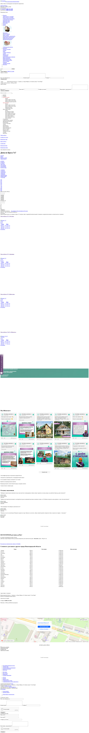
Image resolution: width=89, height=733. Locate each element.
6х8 (1, 182)
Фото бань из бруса (9, 115)
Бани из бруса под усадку (10, 106)
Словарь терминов (7, 52)
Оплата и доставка (7, 49)
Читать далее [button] (21, 420)
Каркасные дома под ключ (10, 101)
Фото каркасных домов (10, 114)
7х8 (1, 186)
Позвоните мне (3, 79)
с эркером (2, 169)
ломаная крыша (3, 175)
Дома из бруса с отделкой (8, 16)
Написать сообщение (5, 90)
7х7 (1, 185)
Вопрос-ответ (6, 54)
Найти (13, 68)
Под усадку (5, 673)
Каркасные (5, 674)
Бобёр (12, 683)
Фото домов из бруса (9, 112)
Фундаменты (5, 125)
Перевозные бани (9, 108)
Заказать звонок (6, 692)
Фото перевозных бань (10, 116)
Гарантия (5, 62)
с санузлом (2, 177)
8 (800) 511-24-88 (9, 8)
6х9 (1, 183)
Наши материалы (6, 58)
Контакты (5, 64)
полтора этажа (3, 167)
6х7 (1, 181)
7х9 (1, 187)
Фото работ (5, 23)
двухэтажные (3, 165)
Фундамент (5, 32)
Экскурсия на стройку (7, 60)
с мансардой (3, 172)
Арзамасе (3, 8)
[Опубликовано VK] (15, 414)
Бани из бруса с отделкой (8, 17)
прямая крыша (3, 176)
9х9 (1, 190)
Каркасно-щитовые (7, 668)
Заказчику (5, 48)
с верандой (2, 173)
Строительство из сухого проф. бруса (10, 681)
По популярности (20, 211)
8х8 (1, 188)
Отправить (3, 712)
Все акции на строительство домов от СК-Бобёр (10, 543)
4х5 (1, 179)
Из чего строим (6, 128)
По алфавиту (14, 211)
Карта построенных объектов (9, 56)
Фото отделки (8, 118)
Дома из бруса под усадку (10, 100)
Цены (4, 51)
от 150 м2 (2, 163)
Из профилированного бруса (9, 665)
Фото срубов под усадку (10, 113)
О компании (5, 55)
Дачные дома (5, 666)
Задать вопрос (6, 691)
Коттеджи (5, 669)
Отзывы (4, 50)
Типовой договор (6, 63)
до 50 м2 (2, 161)
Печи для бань (6, 35)
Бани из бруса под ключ (10, 104)
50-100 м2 (2, 162)
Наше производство (7, 59)
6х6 (1, 180)
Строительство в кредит (8, 47)
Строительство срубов (7, 680)
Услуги (4, 25)
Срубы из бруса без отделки (8, 18)
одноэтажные (3, 166)
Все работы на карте (9, 111)
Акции (4, 24)
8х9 (1, 189)
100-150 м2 (2, 164)
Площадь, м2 (3, 200)
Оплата (4, 678)
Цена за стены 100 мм (5, 191)
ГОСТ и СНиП (6, 61)
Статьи (4, 53)
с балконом (2, 174)
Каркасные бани (6, 21)
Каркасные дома (6, 20)
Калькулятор (5, 122)
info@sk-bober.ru (3, 5)
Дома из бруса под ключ (10, 99)
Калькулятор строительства (8, 37)
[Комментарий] (4, 438)
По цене (26, 211)
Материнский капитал (7, 39)
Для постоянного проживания (9, 667)
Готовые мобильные (7, 675)
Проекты (5, 15)
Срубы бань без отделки (8, 19)
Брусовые (5, 672)
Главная (4, 96)
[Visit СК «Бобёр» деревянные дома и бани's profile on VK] (2, 415)
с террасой (2, 170)
